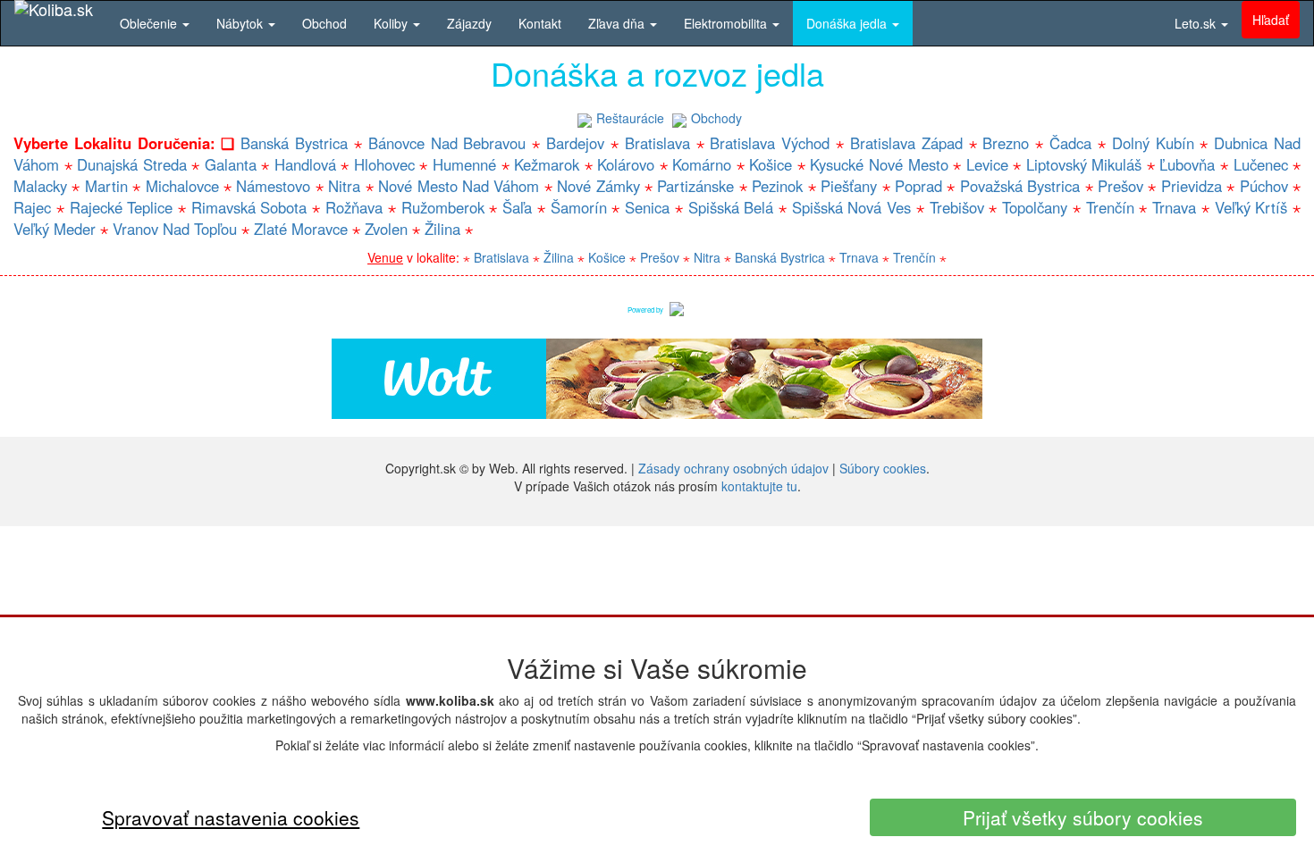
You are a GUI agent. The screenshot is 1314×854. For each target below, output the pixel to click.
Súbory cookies (882, 468)
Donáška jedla (848, 23)
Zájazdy (469, 23)
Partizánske (695, 186)
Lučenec (1261, 164)
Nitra (344, 186)
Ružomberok (442, 207)
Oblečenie (150, 23)
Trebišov (957, 207)
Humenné (464, 164)
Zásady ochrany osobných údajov (733, 468)
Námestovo (273, 186)
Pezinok (777, 186)
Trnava (1174, 207)
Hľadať (1270, 20)
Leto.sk (1197, 23)
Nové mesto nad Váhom (458, 186)
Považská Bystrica (1020, 186)
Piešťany (849, 186)
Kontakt (539, 23)
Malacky (40, 186)
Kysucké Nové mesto (879, 164)
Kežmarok (546, 164)
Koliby (392, 23)
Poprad (918, 186)
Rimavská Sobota (249, 207)
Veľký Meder (54, 228)
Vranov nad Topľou (175, 228)
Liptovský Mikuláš (1084, 164)
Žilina (442, 228)
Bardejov (575, 143)
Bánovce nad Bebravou (447, 143)
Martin (106, 186)
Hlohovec (384, 164)
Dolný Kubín (1153, 143)
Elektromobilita (727, 23)
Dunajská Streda (132, 164)
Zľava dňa (618, 23)
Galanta (231, 164)
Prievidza (1191, 186)
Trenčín (1110, 207)
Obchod (324, 23)
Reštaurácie (630, 118)
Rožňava (354, 207)
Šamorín (579, 207)
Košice (770, 164)
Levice (987, 164)
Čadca (1070, 143)
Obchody (716, 118)
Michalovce (182, 186)
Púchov (1264, 186)
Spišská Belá (731, 207)
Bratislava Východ (770, 143)
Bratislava (657, 143)
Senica (647, 207)
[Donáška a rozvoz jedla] (676, 307)
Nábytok (241, 23)
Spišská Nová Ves (852, 207)
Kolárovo (625, 164)
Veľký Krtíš (1251, 207)
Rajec (32, 207)
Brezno (1005, 143)
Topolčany (1034, 207)
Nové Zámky (598, 186)
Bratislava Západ (906, 143)
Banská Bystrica (294, 143)
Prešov (1120, 186)
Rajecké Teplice (121, 207)
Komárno (701, 164)
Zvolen (386, 228)
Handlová (305, 164)
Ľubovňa (1187, 164)
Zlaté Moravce (301, 228)
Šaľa (517, 207)
